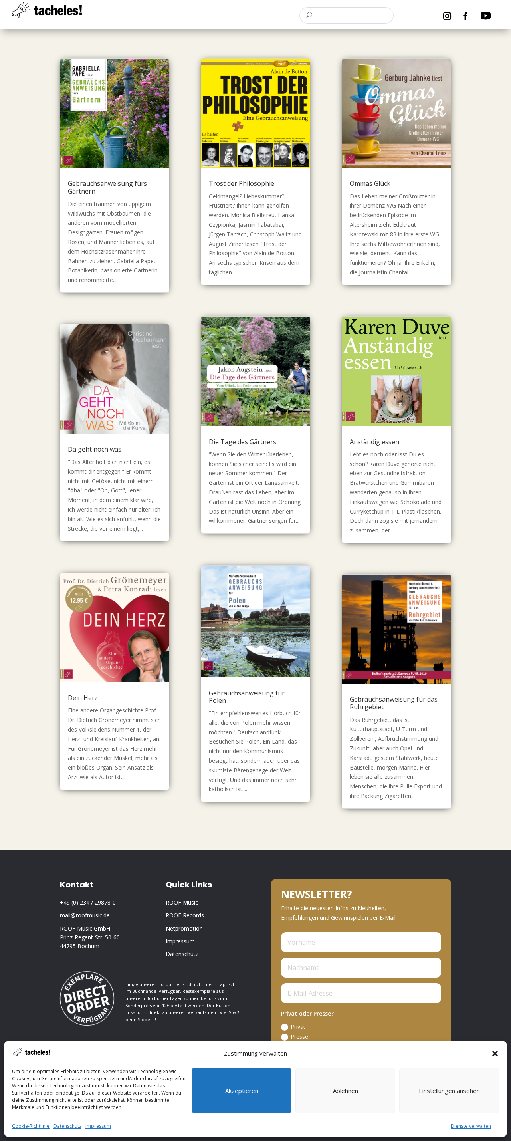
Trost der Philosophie (241, 183)
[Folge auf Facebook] (465, 16)
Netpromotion (184, 928)
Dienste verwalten (471, 1126)
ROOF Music (182, 902)
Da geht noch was (94, 449)
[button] (495, 1054)
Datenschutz (67, 1126)
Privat (298, 1026)
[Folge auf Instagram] (447, 16)
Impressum (98, 1126)
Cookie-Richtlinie (31, 1126)
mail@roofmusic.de (85, 915)
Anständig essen (374, 441)
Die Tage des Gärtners (242, 441)
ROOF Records (185, 915)
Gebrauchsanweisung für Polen (247, 697)
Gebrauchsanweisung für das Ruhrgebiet (394, 703)
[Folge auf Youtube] (486, 16)
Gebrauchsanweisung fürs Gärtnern (107, 187)
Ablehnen (345, 1091)
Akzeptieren (241, 1091)
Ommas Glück (370, 183)
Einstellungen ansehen (449, 1091)
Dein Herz (83, 697)
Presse (299, 1036)
